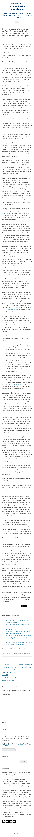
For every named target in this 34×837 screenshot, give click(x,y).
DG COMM (18, 653)
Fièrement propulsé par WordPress (11, 833)
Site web (4, 729)
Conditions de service (21, 744)
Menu (17, 22)
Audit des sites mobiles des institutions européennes (25, 667)
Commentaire (7, 695)
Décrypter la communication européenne (17, 6)
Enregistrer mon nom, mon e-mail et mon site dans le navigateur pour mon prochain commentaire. (16, 738)
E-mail (4, 722)
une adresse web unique (13, 384)
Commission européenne (21, 651)
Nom (4, 715)
